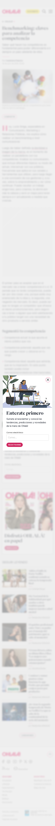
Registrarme (14, 445)
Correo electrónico (14, 432)
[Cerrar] (47, 379)
